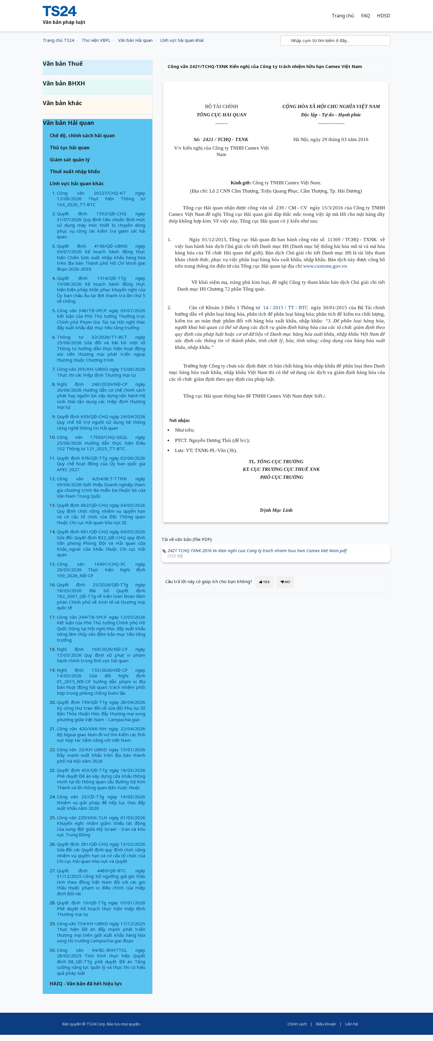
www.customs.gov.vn (325, 266)
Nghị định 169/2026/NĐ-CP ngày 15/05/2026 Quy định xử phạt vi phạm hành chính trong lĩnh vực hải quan (101, 654)
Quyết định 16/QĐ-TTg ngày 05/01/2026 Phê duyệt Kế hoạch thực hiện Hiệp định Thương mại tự (101, 908)
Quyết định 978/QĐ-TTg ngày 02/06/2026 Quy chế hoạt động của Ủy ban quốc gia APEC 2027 (101, 463)
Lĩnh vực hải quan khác (182, 40)
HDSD (383, 16)
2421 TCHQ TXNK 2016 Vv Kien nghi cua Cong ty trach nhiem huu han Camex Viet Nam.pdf (257, 550)
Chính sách (297, 1024)
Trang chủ (343, 16)
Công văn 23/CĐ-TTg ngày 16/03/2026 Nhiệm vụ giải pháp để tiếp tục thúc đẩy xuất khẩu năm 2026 (101, 802)
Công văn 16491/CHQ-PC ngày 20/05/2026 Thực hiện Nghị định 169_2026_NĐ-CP (101, 569)
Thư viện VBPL (96, 40)
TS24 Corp (96, 1024)
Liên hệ (351, 1024)
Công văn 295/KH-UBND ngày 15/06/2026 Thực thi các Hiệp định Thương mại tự (101, 372)
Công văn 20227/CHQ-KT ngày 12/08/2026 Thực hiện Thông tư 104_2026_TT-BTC (101, 198)
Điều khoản (326, 1024)
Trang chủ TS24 (58, 40)
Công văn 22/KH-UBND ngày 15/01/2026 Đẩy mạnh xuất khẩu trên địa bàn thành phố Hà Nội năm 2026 (101, 755)
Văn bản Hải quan (135, 40)
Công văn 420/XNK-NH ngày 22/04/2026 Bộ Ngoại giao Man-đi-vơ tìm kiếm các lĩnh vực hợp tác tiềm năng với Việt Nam (101, 734)
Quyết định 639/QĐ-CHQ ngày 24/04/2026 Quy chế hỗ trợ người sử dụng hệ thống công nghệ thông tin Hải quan (101, 422)
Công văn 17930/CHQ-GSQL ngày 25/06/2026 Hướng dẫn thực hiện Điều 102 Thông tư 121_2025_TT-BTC (101, 442)
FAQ (365, 16)
